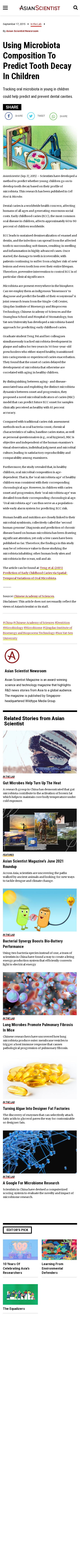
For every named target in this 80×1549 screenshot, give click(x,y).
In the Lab (36, 24)
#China (8, 622)
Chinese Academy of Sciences (34, 596)
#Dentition (62, 622)
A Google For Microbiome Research (31, 1183)
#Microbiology (13, 628)
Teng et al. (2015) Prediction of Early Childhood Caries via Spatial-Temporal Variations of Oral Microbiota (35, 573)
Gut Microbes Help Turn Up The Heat (32, 783)
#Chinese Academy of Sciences (33, 622)
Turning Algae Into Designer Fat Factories (36, 1108)
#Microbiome (33, 628)
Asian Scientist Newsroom (22, 31)
